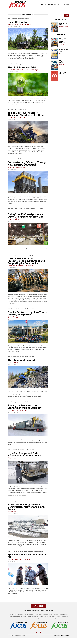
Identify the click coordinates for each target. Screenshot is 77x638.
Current (43, 4)
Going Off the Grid (20, 21)
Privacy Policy (25, 635)
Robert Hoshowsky (15, 26)
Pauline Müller (13, 119)
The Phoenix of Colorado (22, 359)
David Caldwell (13, 364)
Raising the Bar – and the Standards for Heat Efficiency (25, 406)
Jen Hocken (12, 169)
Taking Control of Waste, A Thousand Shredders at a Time (26, 113)
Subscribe (66, 4)
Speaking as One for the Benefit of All (27, 555)
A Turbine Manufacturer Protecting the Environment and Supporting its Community (26, 260)
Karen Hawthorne (14, 221)
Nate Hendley (13, 460)
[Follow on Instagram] (40, 632)
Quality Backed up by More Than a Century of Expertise (27, 313)
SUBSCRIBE (38, 606)
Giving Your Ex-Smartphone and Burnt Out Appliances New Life (26, 214)
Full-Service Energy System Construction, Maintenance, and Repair (26, 506)
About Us (60, 4)
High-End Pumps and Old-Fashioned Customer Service (24, 454)
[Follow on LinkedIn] (36, 632)
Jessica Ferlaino (14, 319)
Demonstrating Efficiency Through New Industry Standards (27, 163)
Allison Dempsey (14, 71)
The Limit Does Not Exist (23, 67)
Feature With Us (52, 4)
